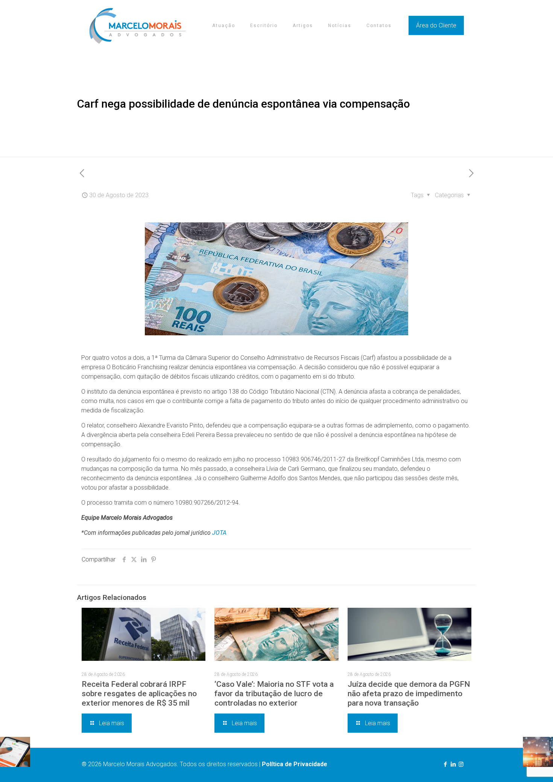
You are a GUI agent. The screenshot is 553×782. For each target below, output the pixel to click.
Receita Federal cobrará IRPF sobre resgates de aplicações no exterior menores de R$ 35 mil (139, 693)
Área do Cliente (436, 25)
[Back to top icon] (517, 766)
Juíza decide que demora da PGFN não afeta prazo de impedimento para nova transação (409, 693)
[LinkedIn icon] (453, 764)
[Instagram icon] (461, 764)
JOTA (219, 532)
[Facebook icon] (445, 764)
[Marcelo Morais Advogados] (137, 25)
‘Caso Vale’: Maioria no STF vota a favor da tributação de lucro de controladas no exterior (274, 693)
